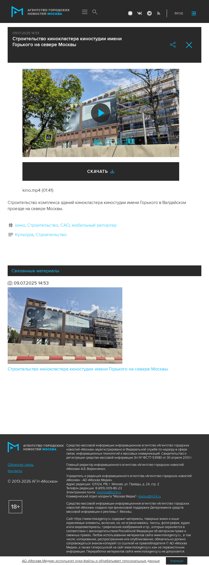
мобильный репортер (94, 225)
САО (65, 225)
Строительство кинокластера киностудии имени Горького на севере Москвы (88, 369)
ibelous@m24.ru (149, 496)
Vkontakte (139, 13)
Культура (24, 234)
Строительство (42, 225)
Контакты (15, 471)
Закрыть (189, 45)
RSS (158, 13)
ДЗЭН (130, 13)
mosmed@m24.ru (109, 492)
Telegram (149, 13)
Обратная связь (21, 465)
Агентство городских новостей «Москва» (40, 12)
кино (20, 225)
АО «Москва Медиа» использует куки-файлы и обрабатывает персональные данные (91, 561)
